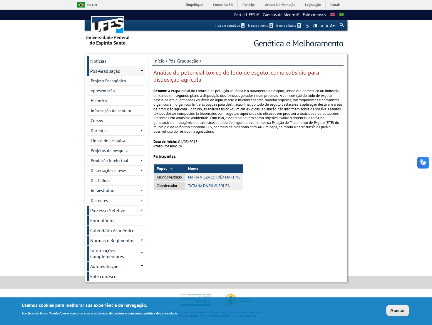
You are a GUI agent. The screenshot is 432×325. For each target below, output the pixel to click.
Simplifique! (194, 4)
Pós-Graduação (183, 61)
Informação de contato (111, 110)
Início (159, 61)
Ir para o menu (260, 25)
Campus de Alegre (281, 14)
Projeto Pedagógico (108, 80)
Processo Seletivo (107, 210)
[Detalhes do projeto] (341, 14)
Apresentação (103, 90)
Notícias (98, 61)
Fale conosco (314, 14)
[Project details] (332, 14)
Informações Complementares (107, 253)
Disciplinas (100, 180)
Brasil (92, 5)
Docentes (99, 130)
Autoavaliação (104, 266)
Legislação (313, 4)
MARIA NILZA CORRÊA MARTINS (214, 177)
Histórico (99, 100)
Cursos (97, 120)
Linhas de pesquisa (108, 140)
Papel (162, 168)
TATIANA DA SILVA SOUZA (209, 185)
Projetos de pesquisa (109, 150)
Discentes (99, 200)
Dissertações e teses (109, 170)
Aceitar (397, 310)
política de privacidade (160, 313)
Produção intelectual (109, 160)
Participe (248, 4)
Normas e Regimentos (112, 240)
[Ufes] (108, 28)
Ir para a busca (288, 25)
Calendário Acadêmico (112, 230)
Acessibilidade (308, 26)
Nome (193, 168)
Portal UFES (246, 14)
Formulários (102, 220)
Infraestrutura (103, 190)
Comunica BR (223, 4)
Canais (335, 4)
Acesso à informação (280, 4)
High (315, 26)
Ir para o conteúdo (229, 25)
